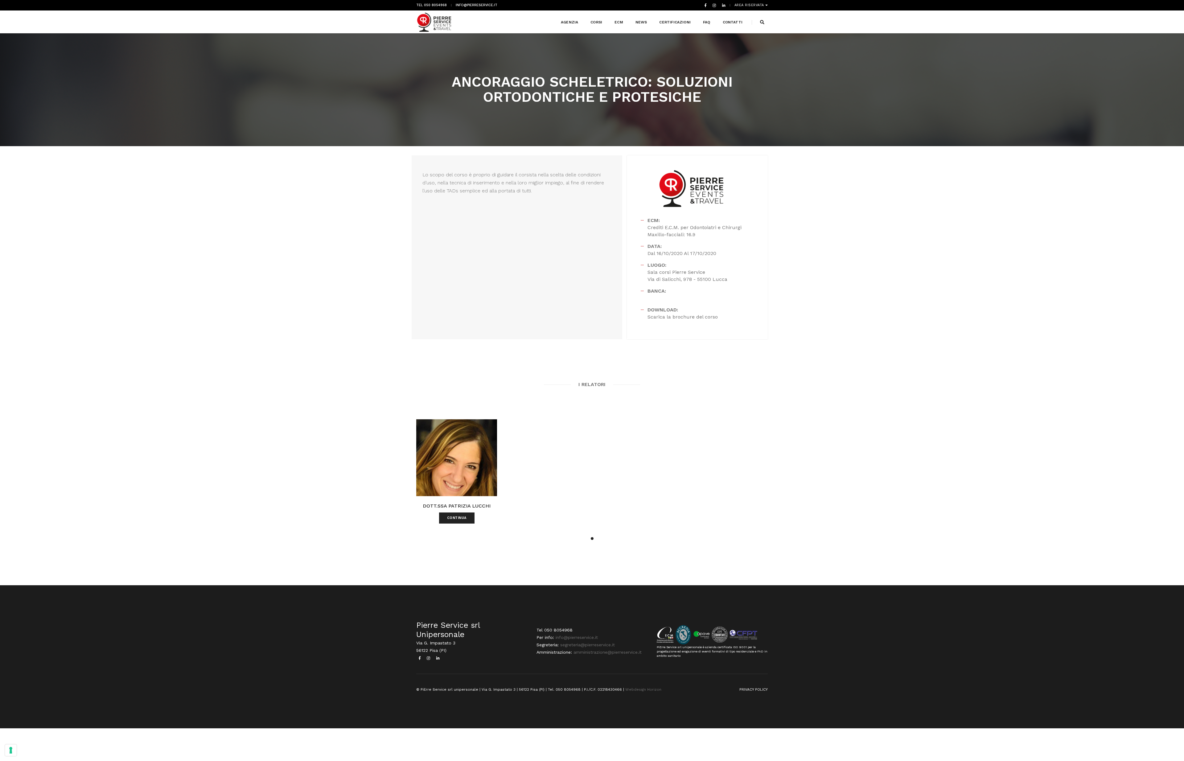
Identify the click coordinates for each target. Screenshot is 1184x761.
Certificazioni (675, 22)
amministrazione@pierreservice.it (608, 652)
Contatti (732, 22)
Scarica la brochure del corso (683, 317)
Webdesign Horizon (643, 689)
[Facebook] (705, 5)
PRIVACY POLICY (753, 689)
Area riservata (750, 5)
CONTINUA (457, 518)
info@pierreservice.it (476, 5)
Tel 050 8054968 (431, 5)
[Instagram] (714, 5)
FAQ (706, 22)
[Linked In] (723, 5)
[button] (592, 538)
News (641, 22)
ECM (619, 22)
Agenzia (569, 22)
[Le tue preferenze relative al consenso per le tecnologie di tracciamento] (11, 750)
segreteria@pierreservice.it (587, 644)
